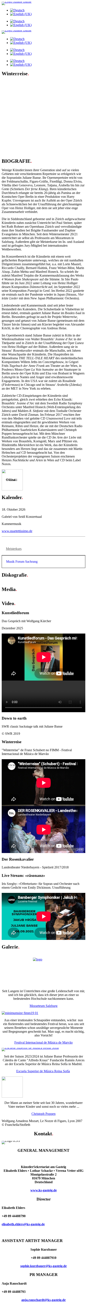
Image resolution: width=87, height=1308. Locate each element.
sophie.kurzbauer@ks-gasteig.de (43, 1266)
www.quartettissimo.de (17, 531)
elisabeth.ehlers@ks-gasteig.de (23, 1224)
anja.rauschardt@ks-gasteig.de (43, 1300)
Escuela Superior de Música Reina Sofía (43, 1071)
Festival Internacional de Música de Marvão (43, 1042)
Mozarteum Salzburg (43, 1006)
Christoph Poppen (43, 1114)
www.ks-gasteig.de (43, 1190)
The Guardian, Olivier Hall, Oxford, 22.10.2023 (42, 90)
